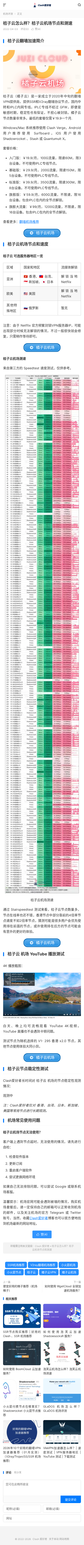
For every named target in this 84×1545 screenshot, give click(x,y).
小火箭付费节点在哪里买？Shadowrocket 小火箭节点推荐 (22, 1411)
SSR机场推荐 (16, 1265)
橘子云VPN (49, 1272)
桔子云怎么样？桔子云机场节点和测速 (37, 23)
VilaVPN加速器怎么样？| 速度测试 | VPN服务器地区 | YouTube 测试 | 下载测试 (62, 1452)
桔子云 (31, 1272)
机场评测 (8, 13)
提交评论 (70, 1499)
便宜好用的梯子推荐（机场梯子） (20, 1288)
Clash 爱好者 (42, 5)
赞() (36, 29)
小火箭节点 (14, 1272)
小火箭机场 (68, 1265)
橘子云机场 (69, 1272)
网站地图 (64, 1539)
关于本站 (54, 1539)
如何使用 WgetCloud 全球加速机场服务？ (63, 1288)
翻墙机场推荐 (29, 222)
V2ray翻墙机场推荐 (42, 1265)
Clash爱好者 (39, 1218)
